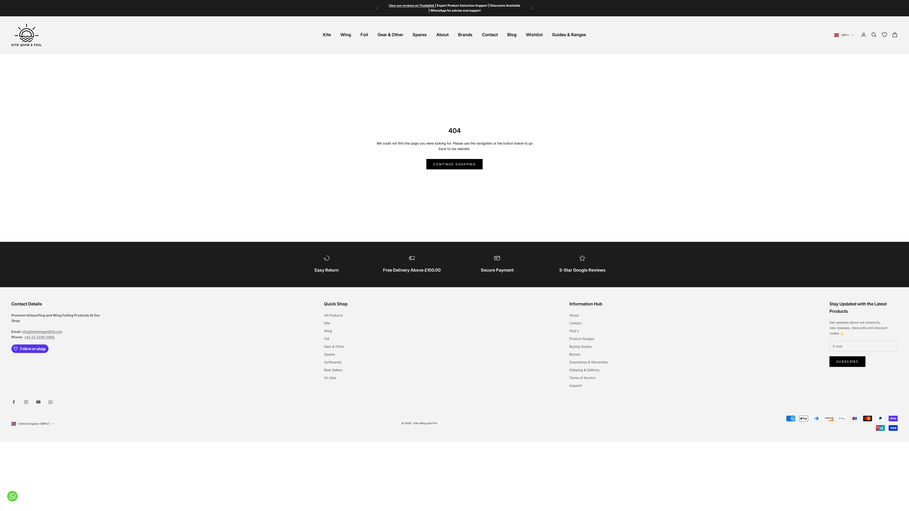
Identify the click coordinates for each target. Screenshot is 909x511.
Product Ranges (581, 339)
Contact (490, 34)
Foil (364, 34)
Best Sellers (333, 370)
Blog (512, 34)
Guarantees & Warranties (588, 362)
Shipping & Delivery (584, 370)
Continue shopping (454, 164)
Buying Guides (580, 346)
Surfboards (332, 362)
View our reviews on (412, 5)
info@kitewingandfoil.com (42, 332)
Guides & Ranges (569, 34)
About (442, 34)
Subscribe (847, 361)
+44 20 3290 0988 (39, 337)
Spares (420, 34)
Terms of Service (582, 378)
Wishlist (534, 34)
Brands (465, 34)
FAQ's (574, 331)
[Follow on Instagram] (26, 402)
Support (575, 385)
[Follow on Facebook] (13, 402)
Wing (345, 34)
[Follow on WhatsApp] (50, 402)
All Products (333, 315)
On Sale (330, 378)
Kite (327, 34)
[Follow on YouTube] (38, 402)
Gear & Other (390, 34)
